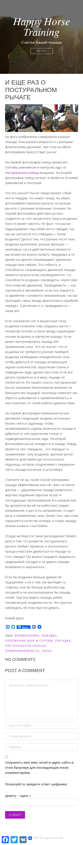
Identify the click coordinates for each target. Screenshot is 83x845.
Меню (41, 51)
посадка (63, 641)
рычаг (47, 651)
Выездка (49, 635)
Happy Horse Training (41, 26)
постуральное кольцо (25, 646)
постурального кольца (22, 173)
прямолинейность (22, 651)
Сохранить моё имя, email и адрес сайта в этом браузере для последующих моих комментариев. (39, 767)
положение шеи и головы (29, 641)
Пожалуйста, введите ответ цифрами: (36, 784)
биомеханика (27, 635)
